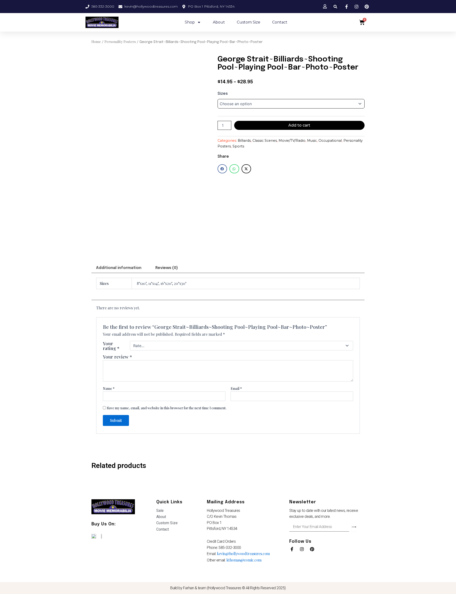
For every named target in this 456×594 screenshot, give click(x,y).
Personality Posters (120, 41)
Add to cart (299, 125)
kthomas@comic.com (243, 559)
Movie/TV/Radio (292, 140)
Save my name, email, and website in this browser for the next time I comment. (166, 408)
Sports (238, 146)
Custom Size (248, 22)
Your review (117, 357)
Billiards (244, 140)
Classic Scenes (264, 140)
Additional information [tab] (118, 268)
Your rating (111, 345)
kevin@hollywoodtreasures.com (243, 553)
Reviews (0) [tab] (166, 268)
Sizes (223, 94)
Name (108, 388)
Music (312, 140)
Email (236, 388)
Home (96, 41)
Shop (190, 22)
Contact (279, 22)
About (219, 22)
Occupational (330, 140)
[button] (335, 6)
